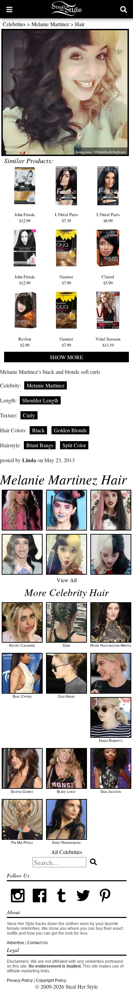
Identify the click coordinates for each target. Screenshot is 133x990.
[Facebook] (39, 905)
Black (38, 430)
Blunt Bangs (39, 445)
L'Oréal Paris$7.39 (66, 217)
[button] (9, 9)
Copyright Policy (51, 980)
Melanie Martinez (50, 24)
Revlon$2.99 (24, 342)
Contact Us (37, 942)
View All (67, 580)
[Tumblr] (61, 905)
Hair (80, 24)
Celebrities (14, 24)
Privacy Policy (20, 980)
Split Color (74, 445)
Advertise (15, 942)
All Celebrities (66, 851)
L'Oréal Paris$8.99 (108, 217)
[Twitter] (83, 905)
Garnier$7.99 (66, 280)
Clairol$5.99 (108, 280)
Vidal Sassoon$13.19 (107, 342)
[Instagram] (18, 905)
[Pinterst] (105, 905)
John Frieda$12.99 (25, 217)
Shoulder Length (40, 400)
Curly (29, 415)
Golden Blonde (70, 430)
